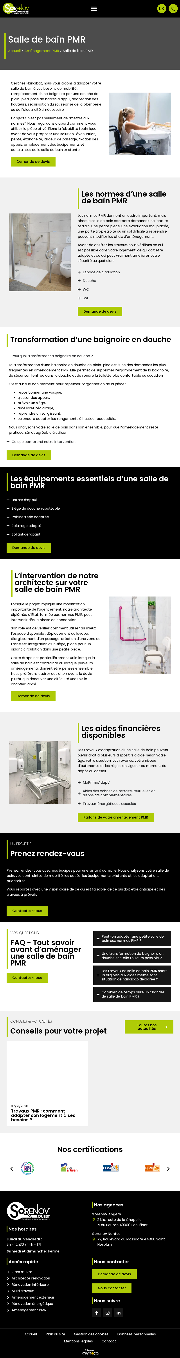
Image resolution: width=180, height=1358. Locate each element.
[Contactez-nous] (161, 8)
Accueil (14, 50)
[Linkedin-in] (118, 1312)
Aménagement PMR (41, 50)
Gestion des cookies (91, 1334)
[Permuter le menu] (93, 8)
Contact (109, 1341)
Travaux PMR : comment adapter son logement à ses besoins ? (43, 1115)
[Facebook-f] (96, 1312)
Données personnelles (136, 1334)
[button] (11, 1169)
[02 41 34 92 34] (173, 8)
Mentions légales (78, 1341)
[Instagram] (107, 1312)
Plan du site (55, 1334)
